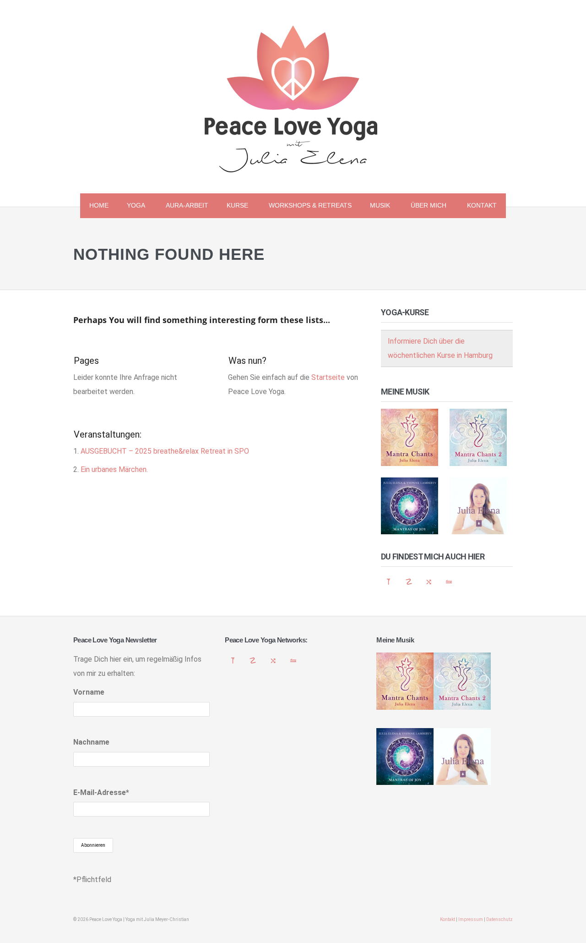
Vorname (88, 692)
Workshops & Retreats (310, 205)
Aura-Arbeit (187, 205)
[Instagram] (449, 582)
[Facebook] (429, 582)
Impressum (470, 919)
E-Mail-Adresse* (101, 792)
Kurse (232, 207)
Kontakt (482, 205)
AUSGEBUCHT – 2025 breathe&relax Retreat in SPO (165, 451)
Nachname (91, 742)
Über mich (424, 207)
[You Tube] (409, 582)
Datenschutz (499, 919)
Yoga (131, 207)
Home (99, 205)
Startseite (328, 377)
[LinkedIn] (388, 582)
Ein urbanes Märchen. (114, 469)
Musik (375, 207)
